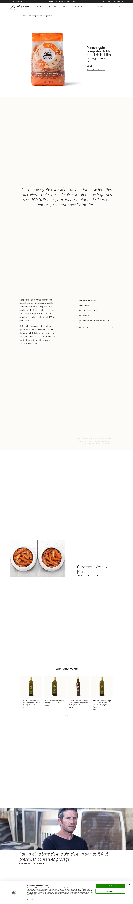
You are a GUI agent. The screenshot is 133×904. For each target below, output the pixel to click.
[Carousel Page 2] (67, 715)
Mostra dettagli (31, 900)
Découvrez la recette (87, 575)
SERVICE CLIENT (106, 1)
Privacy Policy (31, 895)
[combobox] (108, 7)
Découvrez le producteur (30, 864)
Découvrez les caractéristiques (96, 70)
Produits (23, 16)
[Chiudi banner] (130, 884)
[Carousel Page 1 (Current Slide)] (65, 715)
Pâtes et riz (32, 16)
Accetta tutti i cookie (110, 886)
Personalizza (109, 891)
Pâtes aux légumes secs (46, 16)
